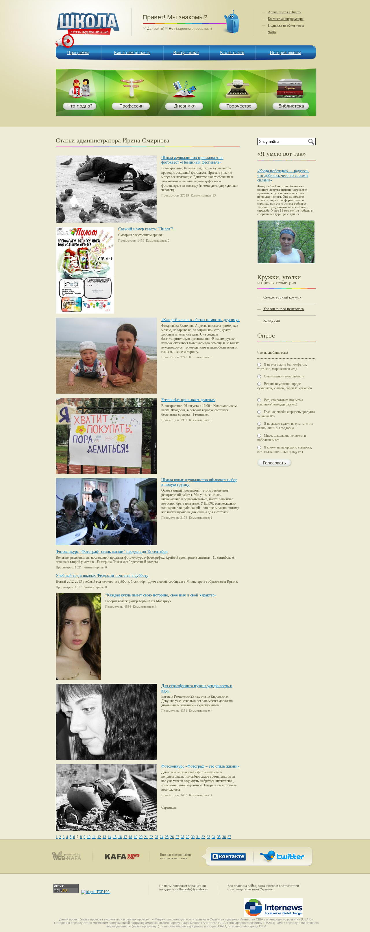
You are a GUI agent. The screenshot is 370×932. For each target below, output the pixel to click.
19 (135, 837)
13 (104, 837)
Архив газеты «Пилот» (284, 12)
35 (219, 837)
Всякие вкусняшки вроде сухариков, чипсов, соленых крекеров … (284, 388)
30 (193, 837)
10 (88, 837)
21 (146, 837)
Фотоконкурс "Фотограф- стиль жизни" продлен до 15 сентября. (112, 551)
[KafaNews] (121, 858)
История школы (285, 52)
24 (161, 837)
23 (156, 837)
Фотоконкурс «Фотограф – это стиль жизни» (200, 766)
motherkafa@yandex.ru (191, 889)
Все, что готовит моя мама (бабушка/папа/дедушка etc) (280, 402)
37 (229, 837)
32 (203, 837)
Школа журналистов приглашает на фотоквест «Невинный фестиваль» (192, 159)
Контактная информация (286, 19)
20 (141, 837)
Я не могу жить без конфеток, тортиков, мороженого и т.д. (282, 366)
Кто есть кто (232, 52)
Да (149, 29)
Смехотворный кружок (282, 297)
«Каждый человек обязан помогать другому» (200, 320)
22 (151, 837)
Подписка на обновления (286, 25)
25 (167, 837)
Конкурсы (271, 320)
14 (109, 837)
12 (99, 837)
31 (198, 837)
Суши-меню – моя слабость (284, 376)
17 (125, 837)
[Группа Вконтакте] (227, 862)
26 (172, 837)
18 (130, 837)
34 (213, 837)
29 (187, 837)
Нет (172, 29)
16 (120, 837)
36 (224, 837)
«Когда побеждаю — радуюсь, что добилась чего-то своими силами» (283, 175)
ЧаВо (272, 32)
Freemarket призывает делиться (188, 400)
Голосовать (274, 463)
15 (114, 837)
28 (182, 837)
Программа (78, 52)
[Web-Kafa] (69, 859)
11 (94, 837)
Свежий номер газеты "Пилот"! (145, 229)
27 (177, 837)
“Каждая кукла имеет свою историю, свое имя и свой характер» (161, 595)
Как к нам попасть (132, 52)
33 (208, 837)
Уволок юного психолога (283, 309)
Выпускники (186, 52)
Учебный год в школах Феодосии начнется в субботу (102, 575)
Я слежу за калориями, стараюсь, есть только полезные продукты (284, 449)
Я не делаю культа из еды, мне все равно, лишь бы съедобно (285, 426)
